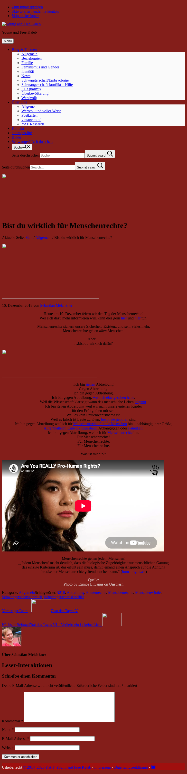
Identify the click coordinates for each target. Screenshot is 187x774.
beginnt (140, 402)
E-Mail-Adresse (15, 739)
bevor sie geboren (114, 419)
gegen (90, 384)
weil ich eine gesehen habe (113, 397)
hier (124, 318)
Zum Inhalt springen (27, 7)
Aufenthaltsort (54, 428)
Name (8, 729)
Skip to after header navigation (35, 11)
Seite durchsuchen (26, 155)
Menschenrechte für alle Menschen (100, 424)
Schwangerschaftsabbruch (22, 597)
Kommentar (12, 721)
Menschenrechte (119, 432)
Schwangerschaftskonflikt (64, 597)
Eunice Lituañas (90, 584)
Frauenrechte (96, 592)
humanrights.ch (134, 571)
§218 (61, 592)
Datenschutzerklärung (131, 767)
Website (8, 748)
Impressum (102, 767)
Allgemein (27, 592)
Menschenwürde (148, 592)
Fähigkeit (135, 428)
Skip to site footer (25, 16)
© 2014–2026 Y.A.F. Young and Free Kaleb (57, 767)
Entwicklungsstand (82, 428)
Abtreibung (75, 592)
